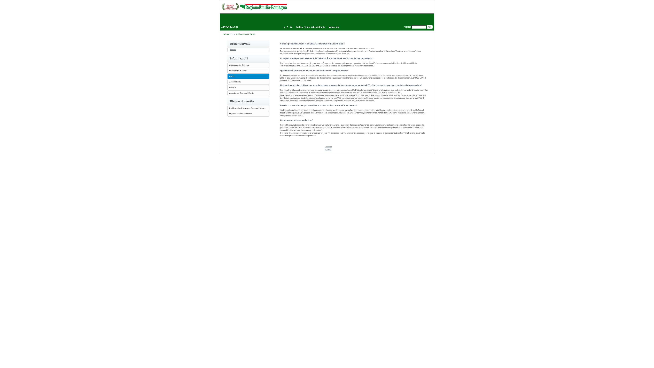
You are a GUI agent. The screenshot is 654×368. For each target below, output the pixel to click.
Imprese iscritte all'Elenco (240, 114)
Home (233, 34)
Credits (328, 149)
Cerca (407, 27)
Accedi (233, 50)
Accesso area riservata (239, 65)
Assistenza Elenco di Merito (241, 93)
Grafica (299, 27)
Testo (307, 27)
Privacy (232, 87)
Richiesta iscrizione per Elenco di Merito (247, 108)
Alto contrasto (318, 27)
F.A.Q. (232, 76)
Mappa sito (334, 27)
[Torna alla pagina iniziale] (254, 7)
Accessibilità (235, 82)
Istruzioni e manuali (238, 71)
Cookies (328, 147)
